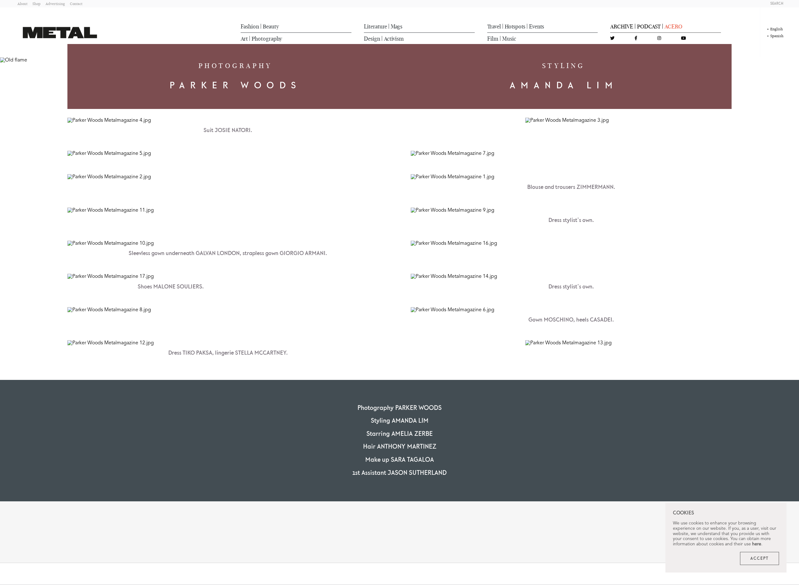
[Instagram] (659, 38)
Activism (394, 38)
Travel (494, 26)
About (22, 3)
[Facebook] (636, 38)
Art (244, 38)
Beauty (271, 26)
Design (372, 38)
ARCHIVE (621, 26)
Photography (267, 38)
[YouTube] (683, 38)
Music (509, 38)
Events (536, 26)
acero (673, 26)
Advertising (55, 3)
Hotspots (515, 26)
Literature (375, 26)
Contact (76, 3)
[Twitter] (612, 38)
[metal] (59, 33)
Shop (36, 3)
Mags (396, 26)
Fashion (250, 26)
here (756, 544)
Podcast (649, 26)
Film (492, 38)
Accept (759, 558)
